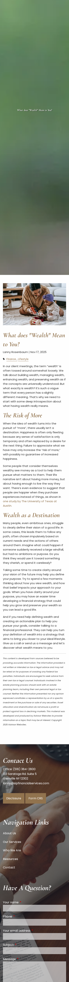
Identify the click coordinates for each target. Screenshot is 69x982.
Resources (10, 859)
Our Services (12, 842)
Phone (22, 916)
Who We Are (12, 850)
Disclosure (13, 798)
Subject (23, 945)
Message (24, 959)
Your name (25, 902)
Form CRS (36, 798)
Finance (11, 359)
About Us (9, 833)
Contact (9, 867)
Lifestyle (23, 359)
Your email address (31, 931)
